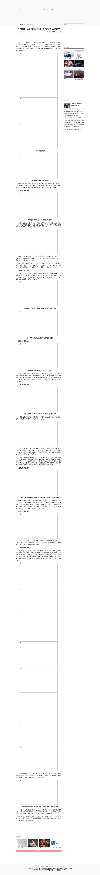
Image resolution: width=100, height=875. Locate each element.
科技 (34, 9)
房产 (25, 9)
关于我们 (42, 866)
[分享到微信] (55, 31)
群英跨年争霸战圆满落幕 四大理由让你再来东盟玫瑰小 (68, 69)
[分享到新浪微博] (50, 31)
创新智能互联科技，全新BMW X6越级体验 (79, 69)
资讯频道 (31, 24)
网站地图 (46, 9)
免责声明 (51, 866)
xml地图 (51, 9)
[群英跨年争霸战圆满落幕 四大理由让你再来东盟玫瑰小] (69, 63)
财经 (23, 9)
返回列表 (39, 850)
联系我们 (47, 866)
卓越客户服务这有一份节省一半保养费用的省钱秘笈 (68, 58)
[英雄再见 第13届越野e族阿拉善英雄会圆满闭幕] (79, 74)
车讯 (37, 9)
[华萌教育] (69, 74)
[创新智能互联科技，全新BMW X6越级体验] (79, 63)
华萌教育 (66, 78)
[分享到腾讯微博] (52, 31)
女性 (39, 9)
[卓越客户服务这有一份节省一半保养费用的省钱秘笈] (69, 53)
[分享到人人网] (54, 31)
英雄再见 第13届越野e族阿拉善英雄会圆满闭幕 (79, 79)
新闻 (20, 9)
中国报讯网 (26, 24)
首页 (17, 9)
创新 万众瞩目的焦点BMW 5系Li (78, 58)
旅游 (42, 9)
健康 (31, 9)
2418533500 (65, 869)
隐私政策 (56, 866)
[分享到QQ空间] (49, 31)
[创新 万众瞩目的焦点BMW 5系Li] (79, 53)
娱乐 (28, 9)
